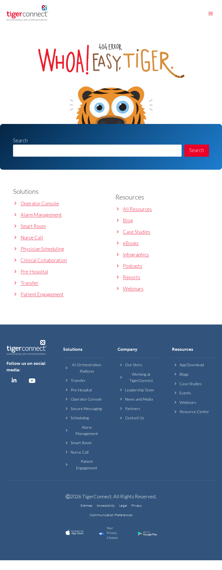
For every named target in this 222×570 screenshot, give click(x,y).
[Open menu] (210, 13)
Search (196, 150)
